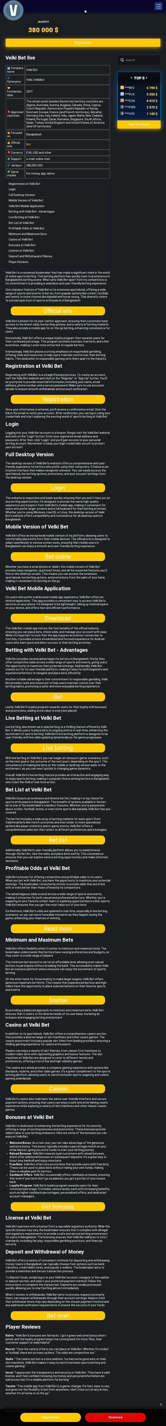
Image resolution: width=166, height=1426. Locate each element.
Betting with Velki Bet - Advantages (32, 211)
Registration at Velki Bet (24, 183)
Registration (57, 399)
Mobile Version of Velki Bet (26, 200)
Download (58, 618)
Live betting (58, 747)
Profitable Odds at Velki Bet (26, 228)
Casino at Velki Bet (21, 239)
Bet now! (58, 1315)
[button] (158, 6)
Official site (57, 310)
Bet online (58, 556)
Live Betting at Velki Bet (24, 217)
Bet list (58, 840)
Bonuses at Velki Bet (22, 245)
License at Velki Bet (21, 250)
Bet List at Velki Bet (21, 222)
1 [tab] (86, 12)
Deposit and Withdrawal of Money (30, 256)
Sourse (58, 1000)
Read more (58, 928)
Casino (58, 1088)
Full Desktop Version (22, 195)
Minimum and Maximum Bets (28, 234)
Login (12, 189)
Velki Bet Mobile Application (26, 206)
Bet (28, 144)
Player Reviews (18, 262)
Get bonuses (58, 1206)
